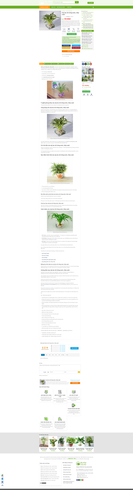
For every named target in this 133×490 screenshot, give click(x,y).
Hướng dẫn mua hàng (67, 467)
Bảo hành (67, 63)
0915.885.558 (85, 46)
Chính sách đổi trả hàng (67, 474)
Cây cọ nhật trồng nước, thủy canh (71, 449)
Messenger (2, 483)
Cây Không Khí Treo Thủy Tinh (48, 261)
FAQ (72, 63)
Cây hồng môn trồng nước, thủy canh (53, 449)
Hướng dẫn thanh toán (67, 469)
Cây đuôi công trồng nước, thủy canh (62, 449)
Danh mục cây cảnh (44, 7)
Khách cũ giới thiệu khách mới (88, 25)
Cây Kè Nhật (44, 257)
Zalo (65, 41)
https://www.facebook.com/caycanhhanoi (48, 284)
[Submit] (77, 2)
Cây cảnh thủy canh (69, 54)
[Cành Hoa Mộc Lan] (91, 71)
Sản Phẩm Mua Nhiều (61, 7)
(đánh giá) (68, 16)
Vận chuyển (61, 63)
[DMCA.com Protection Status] (43, 483)
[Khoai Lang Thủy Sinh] (91, 78)
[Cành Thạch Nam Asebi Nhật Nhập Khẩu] (85, 71)
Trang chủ (53, 7)
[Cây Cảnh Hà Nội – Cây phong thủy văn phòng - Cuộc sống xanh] (45, 2)
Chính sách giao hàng (66, 472)
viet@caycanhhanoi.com (87, 48)
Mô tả (42, 63)
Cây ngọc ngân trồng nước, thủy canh (89, 449)
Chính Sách (69, 7)
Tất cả (43, 354)
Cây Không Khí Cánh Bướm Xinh (49, 259)
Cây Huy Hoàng (45, 255)
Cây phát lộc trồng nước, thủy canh (43, 449)
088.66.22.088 (83, 4)
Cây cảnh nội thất (67, 4)
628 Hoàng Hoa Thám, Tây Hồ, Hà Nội (86, 473)
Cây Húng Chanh (45, 253)
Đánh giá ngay (74, 348)
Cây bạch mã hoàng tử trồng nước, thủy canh (80, 449)
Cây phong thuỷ (61, 4)
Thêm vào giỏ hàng (86, 91)
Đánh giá (91, 95)
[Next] (91, 441)
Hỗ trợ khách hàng (66, 476)
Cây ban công (56, 4)
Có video (62, 354)
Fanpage (78, 40)
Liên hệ (84, 95)
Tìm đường (2, 476)
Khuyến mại (54, 63)
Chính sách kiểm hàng (67, 479)
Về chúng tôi (47, 63)
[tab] (41, 64)
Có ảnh (67, 354)
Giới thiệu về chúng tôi (67, 465)
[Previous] (42, 441)
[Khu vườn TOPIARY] (85, 78)
